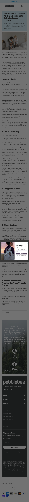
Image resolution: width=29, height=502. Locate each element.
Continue (20, 253)
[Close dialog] (26, 243)
